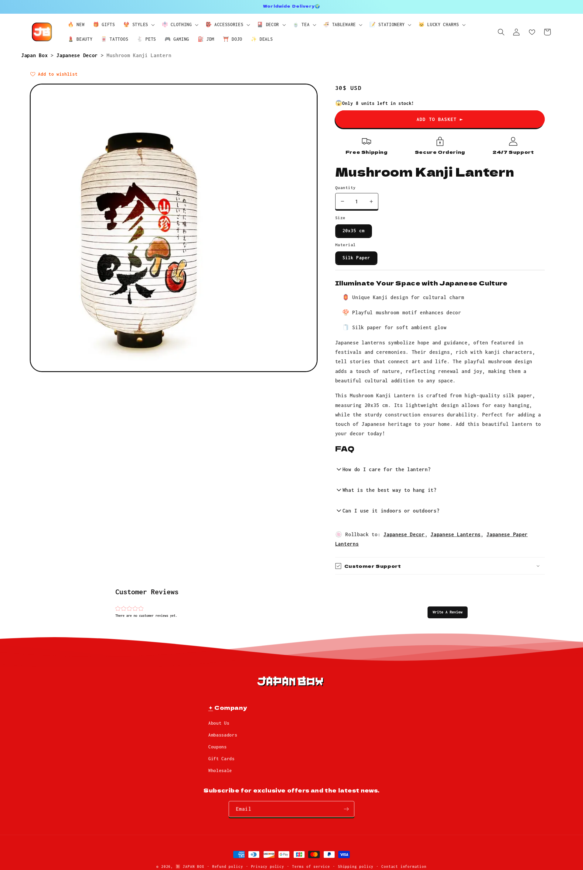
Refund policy (227, 866)
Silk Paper (356, 257)
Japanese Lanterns (456, 534)
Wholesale (220, 770)
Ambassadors (222, 735)
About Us (219, 723)
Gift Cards (221, 758)
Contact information (403, 866)
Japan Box (36, 55)
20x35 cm (354, 230)
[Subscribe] (346, 809)
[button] (448, 612)
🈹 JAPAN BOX (190, 866)
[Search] (501, 32)
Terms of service (311, 866)
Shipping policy (355, 866)
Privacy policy (267, 866)
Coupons (217, 746)
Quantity (345, 187)
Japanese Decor (78, 55)
